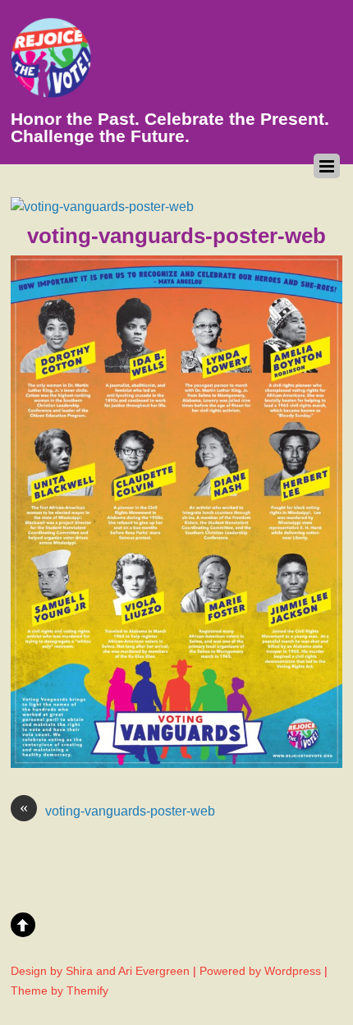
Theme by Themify (59, 990)
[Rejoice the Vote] (52, 89)
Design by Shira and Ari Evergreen (100, 970)
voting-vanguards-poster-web (117, 810)
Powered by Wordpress (260, 970)
